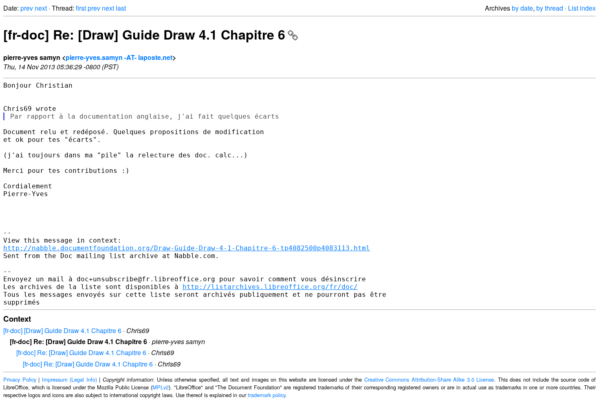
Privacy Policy (19, 379)
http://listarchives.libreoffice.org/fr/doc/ (270, 287)
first (81, 8)
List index (582, 8)
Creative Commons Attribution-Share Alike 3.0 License (429, 379)
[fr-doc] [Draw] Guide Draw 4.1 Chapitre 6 (62, 330)
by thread (549, 8)
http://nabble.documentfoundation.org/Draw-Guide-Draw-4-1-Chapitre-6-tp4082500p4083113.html (186, 248)
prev (26, 8)
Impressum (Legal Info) (69, 379)
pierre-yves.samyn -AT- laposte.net (119, 57)
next (41, 8)
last (121, 8)
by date (522, 8)
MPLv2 (160, 387)
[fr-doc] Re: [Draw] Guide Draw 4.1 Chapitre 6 (144, 34)
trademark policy (266, 395)
